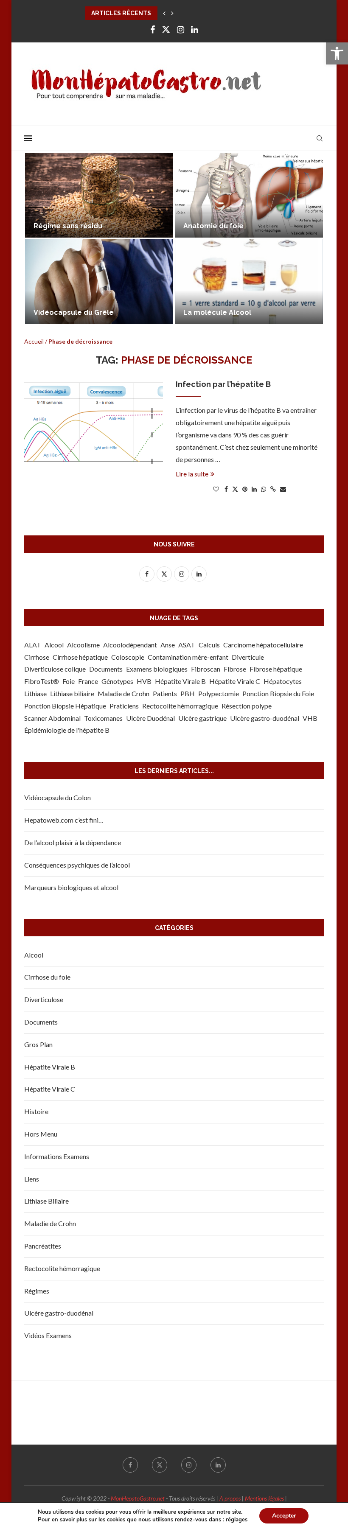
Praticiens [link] (124, 706)
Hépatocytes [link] (283, 681)
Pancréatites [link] (42, 1246)
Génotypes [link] (117, 681)
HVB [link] (144, 681)
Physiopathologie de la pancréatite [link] (95, 226)
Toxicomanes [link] (103, 718)
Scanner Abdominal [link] (52, 718)
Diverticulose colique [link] (55, 669)
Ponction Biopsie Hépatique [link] (65, 706)
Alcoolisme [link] (83, 645)
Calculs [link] (209, 645)
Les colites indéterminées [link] (80, 312)
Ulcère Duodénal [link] (150, 718)
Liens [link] (31, 1179)
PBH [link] (187, 693)
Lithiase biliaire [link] (72, 693)
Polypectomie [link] (218, 693)
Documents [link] (106, 669)
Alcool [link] (54, 645)
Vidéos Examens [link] (48, 1335)
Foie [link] (68, 681)
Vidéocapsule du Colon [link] (57, 797)
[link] (337, 53)
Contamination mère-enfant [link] (188, 657)
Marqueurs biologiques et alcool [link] (240, 226)
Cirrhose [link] (36, 657)
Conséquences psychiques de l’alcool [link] (77, 865)
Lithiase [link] (35, 693)
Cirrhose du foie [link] (47, 977)
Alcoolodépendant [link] (130, 645)
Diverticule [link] (248, 657)
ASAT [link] (186, 645)
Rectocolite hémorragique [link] (180, 706)
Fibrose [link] (235, 669)
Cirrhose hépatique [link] (80, 657)
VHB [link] (310, 718)
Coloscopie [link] (127, 657)
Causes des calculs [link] (216, 312)
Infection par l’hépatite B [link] (223, 384)
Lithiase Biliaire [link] (46, 1201)
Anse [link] (167, 645)
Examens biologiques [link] (157, 669)
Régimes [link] (36, 1291)
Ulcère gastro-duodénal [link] (264, 718)
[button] (164, 13)
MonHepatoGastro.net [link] (138, 1498)
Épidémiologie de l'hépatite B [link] (66, 730)
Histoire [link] (36, 1111)
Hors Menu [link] (40, 1134)
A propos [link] (230, 1498)
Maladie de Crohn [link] (123, 693)
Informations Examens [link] (56, 1156)
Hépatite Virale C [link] (234, 681)
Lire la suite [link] (192, 474)
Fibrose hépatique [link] (276, 669)
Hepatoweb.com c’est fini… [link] (64, 820)
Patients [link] (165, 693)
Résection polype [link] (247, 706)
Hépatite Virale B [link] (180, 681)
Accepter (284, 1516)
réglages (236, 1519)
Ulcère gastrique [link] (202, 718)
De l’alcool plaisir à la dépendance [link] (72, 842)
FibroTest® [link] (41, 681)
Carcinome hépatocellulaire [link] (263, 645)
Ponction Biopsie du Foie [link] (278, 693)
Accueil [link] (34, 341)
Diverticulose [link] (43, 999)
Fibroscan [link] (205, 669)
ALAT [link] (32, 645)
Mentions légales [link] (264, 1498)
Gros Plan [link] (38, 1044)
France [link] (88, 681)
